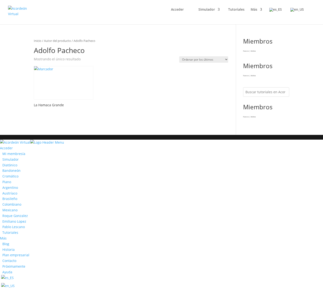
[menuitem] (12, 153)
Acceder (177, 10)
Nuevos (246, 51)
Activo (253, 51)
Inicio (37, 41)
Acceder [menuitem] (6, 148)
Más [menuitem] (3, 238)
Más (254, 10)
